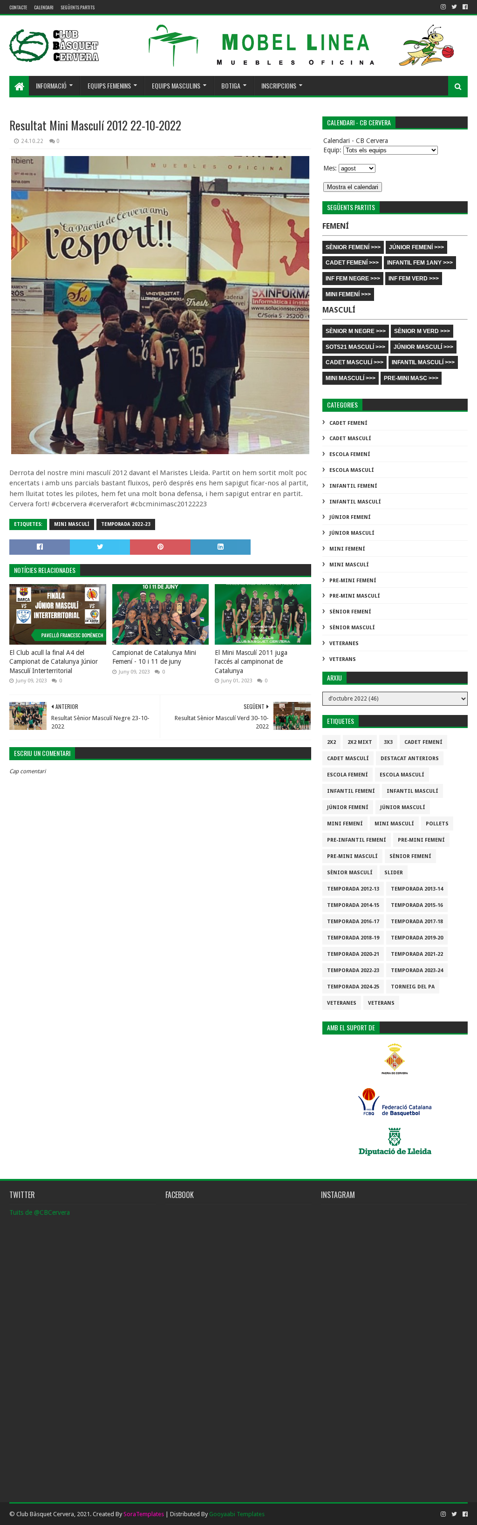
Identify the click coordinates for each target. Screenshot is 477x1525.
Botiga (230, 85)
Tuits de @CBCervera (39, 1212)
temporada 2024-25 (353, 987)
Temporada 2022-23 (125, 524)
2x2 (331, 742)
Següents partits (78, 7)
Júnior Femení (350, 517)
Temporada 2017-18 (417, 922)
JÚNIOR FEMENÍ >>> (416, 247)
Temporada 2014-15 (353, 905)
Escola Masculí (351, 470)
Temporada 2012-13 (353, 889)
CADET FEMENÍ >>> (352, 262)
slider (393, 873)
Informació (51, 85)
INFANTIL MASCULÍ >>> (423, 362)
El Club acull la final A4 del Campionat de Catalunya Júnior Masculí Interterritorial (53, 661)
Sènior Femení (350, 612)
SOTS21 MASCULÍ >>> (355, 347)
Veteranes (344, 643)
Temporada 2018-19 (353, 938)
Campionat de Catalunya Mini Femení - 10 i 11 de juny (154, 657)
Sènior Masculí (352, 628)
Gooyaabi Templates (237, 1514)
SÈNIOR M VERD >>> (422, 331)
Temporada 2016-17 (353, 922)
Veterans (342, 659)
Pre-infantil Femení (356, 840)
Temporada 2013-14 (417, 889)
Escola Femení (349, 454)
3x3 (388, 742)
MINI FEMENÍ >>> (348, 294)
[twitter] (454, 7)
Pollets (437, 824)
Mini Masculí (71, 524)
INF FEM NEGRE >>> (353, 278)
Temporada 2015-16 (417, 905)
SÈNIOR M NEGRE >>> (356, 331)
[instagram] (443, 7)
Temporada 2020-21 (353, 954)
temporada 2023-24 (417, 970)
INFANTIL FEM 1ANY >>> (420, 262)
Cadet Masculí (350, 439)
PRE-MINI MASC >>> (411, 378)
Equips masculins (176, 85)
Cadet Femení (348, 423)
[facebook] (464, 7)
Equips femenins (109, 85)
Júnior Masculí (352, 533)
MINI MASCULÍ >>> (350, 378)
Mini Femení (347, 549)
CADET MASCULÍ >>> (354, 362)
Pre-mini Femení (352, 581)
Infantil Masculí (355, 502)
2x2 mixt (360, 742)
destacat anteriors (410, 759)
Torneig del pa (413, 987)
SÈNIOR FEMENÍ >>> (353, 247)
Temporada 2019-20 (417, 938)
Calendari (44, 7)
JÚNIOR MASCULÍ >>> (423, 347)
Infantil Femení (353, 486)
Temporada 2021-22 (417, 954)
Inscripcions (278, 85)
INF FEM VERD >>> (413, 278)
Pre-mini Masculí (354, 596)
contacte (18, 7)
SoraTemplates (143, 1514)
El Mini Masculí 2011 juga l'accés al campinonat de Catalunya (251, 661)
